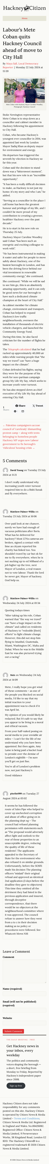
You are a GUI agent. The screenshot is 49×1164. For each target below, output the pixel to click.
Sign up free (16, 1085)
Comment (8, 957)
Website (7, 1018)
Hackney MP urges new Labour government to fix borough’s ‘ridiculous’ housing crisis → (21, 444)
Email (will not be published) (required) (19, 1003)
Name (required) (12, 988)
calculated (19, 349)
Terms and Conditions (26, 1118)
